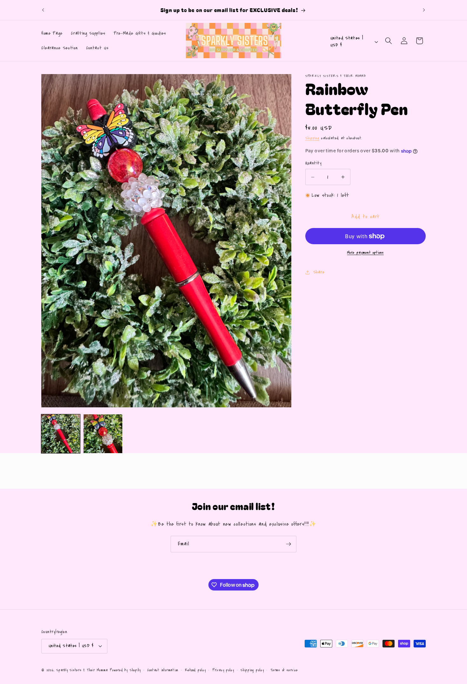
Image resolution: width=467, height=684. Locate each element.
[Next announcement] (424, 10)
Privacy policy (223, 670)
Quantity (313, 163)
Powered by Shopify (125, 670)
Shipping (312, 138)
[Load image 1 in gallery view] (60, 433)
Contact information (163, 670)
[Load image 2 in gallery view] (103, 433)
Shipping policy (252, 670)
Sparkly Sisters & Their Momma (83, 670)
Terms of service (284, 670)
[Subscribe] (288, 544)
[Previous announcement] (43, 10)
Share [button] (319, 272)
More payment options (365, 252)
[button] (388, 40)
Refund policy (195, 670)
